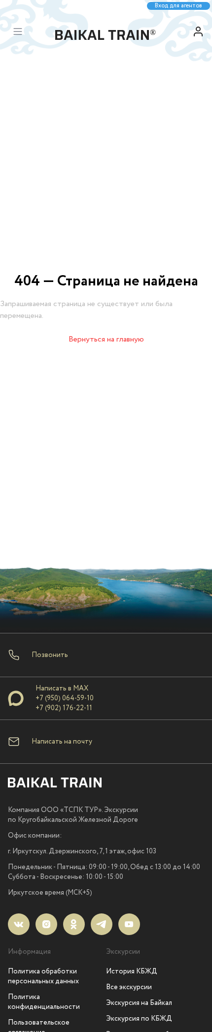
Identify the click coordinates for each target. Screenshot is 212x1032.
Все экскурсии (129, 987)
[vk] (19, 924)
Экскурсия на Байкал (139, 1003)
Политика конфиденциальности (44, 1002)
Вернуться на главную (106, 339)
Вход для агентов (178, 6)
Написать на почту (62, 742)
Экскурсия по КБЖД (139, 1019)
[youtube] (129, 924)
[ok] (74, 924)
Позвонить (50, 655)
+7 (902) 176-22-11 (63, 708)
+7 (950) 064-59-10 (64, 698)
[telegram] (101, 924)
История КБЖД (131, 971)
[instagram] (46, 924)
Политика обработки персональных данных (43, 976)
